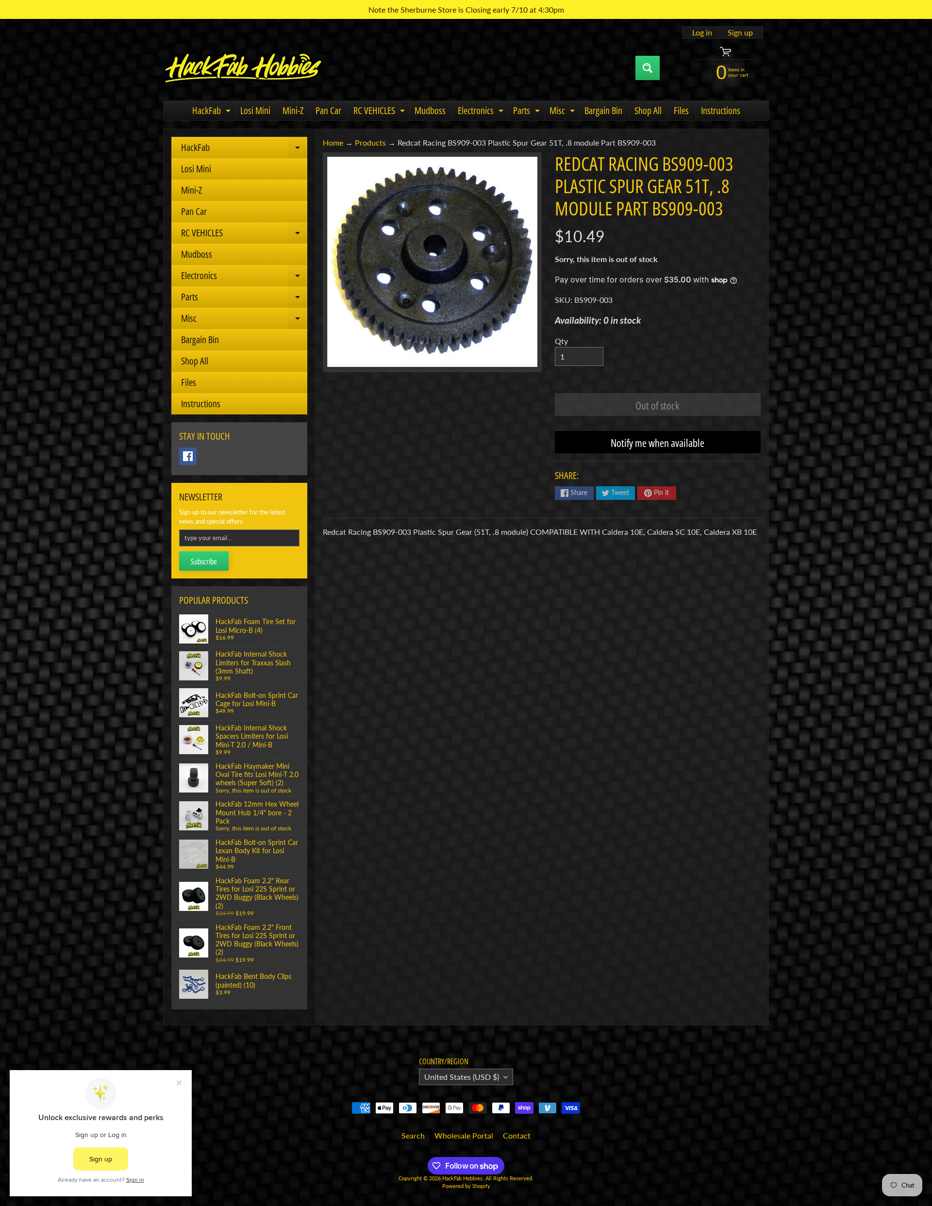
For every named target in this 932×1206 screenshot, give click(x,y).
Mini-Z (293, 110)
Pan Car (328, 110)
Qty (561, 341)
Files (681, 110)
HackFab (212, 112)
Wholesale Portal (463, 1135)
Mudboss (430, 110)
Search (413, 1135)
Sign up (740, 32)
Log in (702, 32)
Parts (527, 112)
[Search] (647, 68)
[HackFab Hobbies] (243, 67)
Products (370, 142)
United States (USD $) (461, 1076)
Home (333, 142)
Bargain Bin (603, 110)
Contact (517, 1135)
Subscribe (204, 561)
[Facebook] (188, 456)
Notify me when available (657, 442)
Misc (563, 112)
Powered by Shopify (466, 1186)
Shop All (648, 110)
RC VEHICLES (380, 112)
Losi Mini (255, 110)
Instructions (720, 110)
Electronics (482, 112)
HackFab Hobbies (462, 1178)
